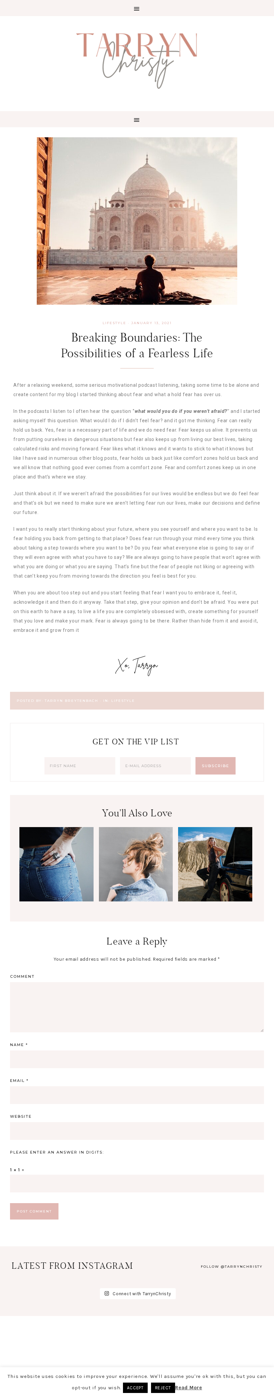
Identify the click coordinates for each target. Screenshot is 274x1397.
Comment (22, 976)
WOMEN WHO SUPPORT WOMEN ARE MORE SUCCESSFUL (215, 901)
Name (19, 1044)
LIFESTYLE (114, 323)
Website (21, 1116)
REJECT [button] (163, 1387)
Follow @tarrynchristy (232, 1266)
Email (19, 1080)
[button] (137, 8)
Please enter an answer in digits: (57, 1152)
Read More (188, 1388)
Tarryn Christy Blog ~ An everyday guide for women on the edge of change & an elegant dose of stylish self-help (137, 59)
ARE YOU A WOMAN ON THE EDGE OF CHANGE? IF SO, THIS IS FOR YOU (136, 901)
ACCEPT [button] (135, 1387)
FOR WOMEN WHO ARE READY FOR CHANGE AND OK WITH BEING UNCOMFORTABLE (56, 912)
